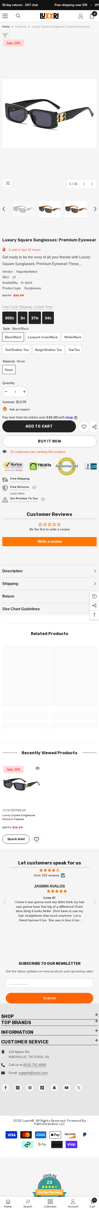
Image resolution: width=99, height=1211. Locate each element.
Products (20, 26)
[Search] (18, 16)
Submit (49, 998)
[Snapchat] (54, 1087)
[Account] (80, 15)
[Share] (93, 426)
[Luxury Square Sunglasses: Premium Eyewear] (21, 784)
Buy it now (49, 441)
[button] (84, 184)
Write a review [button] (50, 541)
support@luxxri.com (33, 1073)
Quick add (16, 839)
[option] (49, 113)
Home (6, 26)
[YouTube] (66, 1087)
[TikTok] (42, 1087)
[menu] (5, 16)
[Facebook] (5, 1087)
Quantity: (8, 383)
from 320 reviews (46, 875)
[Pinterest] (30, 1087)
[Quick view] (37, 768)
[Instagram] (17, 1087)
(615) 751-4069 (34, 1064)
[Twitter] (78, 1087)
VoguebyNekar (27, 271)
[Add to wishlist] (36, 839)
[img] (49, 870)
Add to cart (39, 426)
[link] (84, 426)
